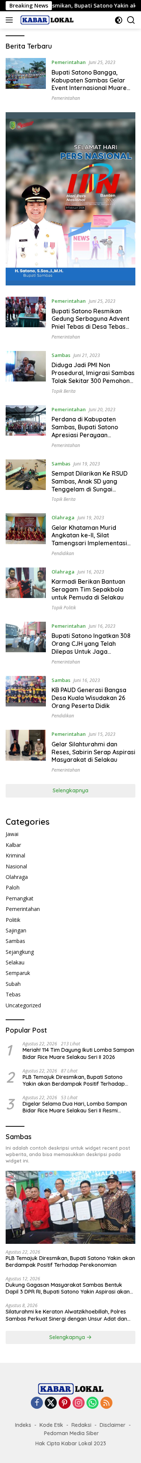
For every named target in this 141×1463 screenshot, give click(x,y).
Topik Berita (64, 391)
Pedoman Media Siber (71, 1433)
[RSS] (106, 1403)
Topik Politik (64, 607)
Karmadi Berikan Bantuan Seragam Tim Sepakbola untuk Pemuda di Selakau (88, 589)
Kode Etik (51, 1425)
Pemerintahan (69, 62)
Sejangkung (20, 951)
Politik (13, 919)
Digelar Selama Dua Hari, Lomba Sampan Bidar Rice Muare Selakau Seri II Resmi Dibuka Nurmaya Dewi (75, 1107)
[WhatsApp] (92, 1403)
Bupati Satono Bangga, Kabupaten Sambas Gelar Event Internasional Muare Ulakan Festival (89, 84)
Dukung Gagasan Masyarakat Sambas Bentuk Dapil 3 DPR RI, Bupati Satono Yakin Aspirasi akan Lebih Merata (68, 1288)
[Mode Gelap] (118, 20)
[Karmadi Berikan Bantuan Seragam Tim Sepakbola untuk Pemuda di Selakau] (26, 589)
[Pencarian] (131, 20)
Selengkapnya (70, 790)
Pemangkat (19, 898)
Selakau (15, 962)
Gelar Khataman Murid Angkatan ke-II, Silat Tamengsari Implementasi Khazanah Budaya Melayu (89, 539)
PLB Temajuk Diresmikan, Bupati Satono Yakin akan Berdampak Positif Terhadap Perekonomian (74, 1080)
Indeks (23, 1425)
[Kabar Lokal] (46, 20)
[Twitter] (51, 1403)
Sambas (61, 355)
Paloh (13, 887)
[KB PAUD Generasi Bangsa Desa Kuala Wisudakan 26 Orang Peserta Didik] (26, 697)
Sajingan (16, 930)
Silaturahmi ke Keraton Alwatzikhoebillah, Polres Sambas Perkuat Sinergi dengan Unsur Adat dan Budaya (66, 1315)
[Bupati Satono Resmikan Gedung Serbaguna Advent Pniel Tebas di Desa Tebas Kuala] (26, 318)
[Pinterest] (65, 1403)
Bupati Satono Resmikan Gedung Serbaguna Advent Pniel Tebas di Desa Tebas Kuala (90, 322)
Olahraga (63, 517)
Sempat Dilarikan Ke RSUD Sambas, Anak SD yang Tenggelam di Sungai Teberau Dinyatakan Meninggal (89, 489)
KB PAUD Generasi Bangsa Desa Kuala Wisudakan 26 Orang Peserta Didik (89, 697)
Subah (13, 983)
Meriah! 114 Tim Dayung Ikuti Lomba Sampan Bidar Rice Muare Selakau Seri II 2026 (78, 1053)
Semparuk (18, 972)
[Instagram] (79, 1403)
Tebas (13, 994)
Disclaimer (113, 1425)
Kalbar (13, 844)
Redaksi (81, 1425)
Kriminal (15, 855)
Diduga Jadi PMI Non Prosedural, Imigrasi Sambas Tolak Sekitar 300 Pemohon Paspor (93, 376)
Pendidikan (63, 553)
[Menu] (11, 20)
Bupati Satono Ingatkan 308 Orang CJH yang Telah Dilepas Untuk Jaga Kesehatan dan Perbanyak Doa (91, 651)
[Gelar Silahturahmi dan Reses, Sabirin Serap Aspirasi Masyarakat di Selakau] (26, 751)
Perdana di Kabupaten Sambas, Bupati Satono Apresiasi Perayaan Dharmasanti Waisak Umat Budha (90, 434)
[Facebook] (37, 1403)
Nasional (16, 866)
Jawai (12, 834)
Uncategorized (23, 1005)
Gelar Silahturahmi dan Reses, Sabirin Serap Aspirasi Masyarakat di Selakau (93, 752)
